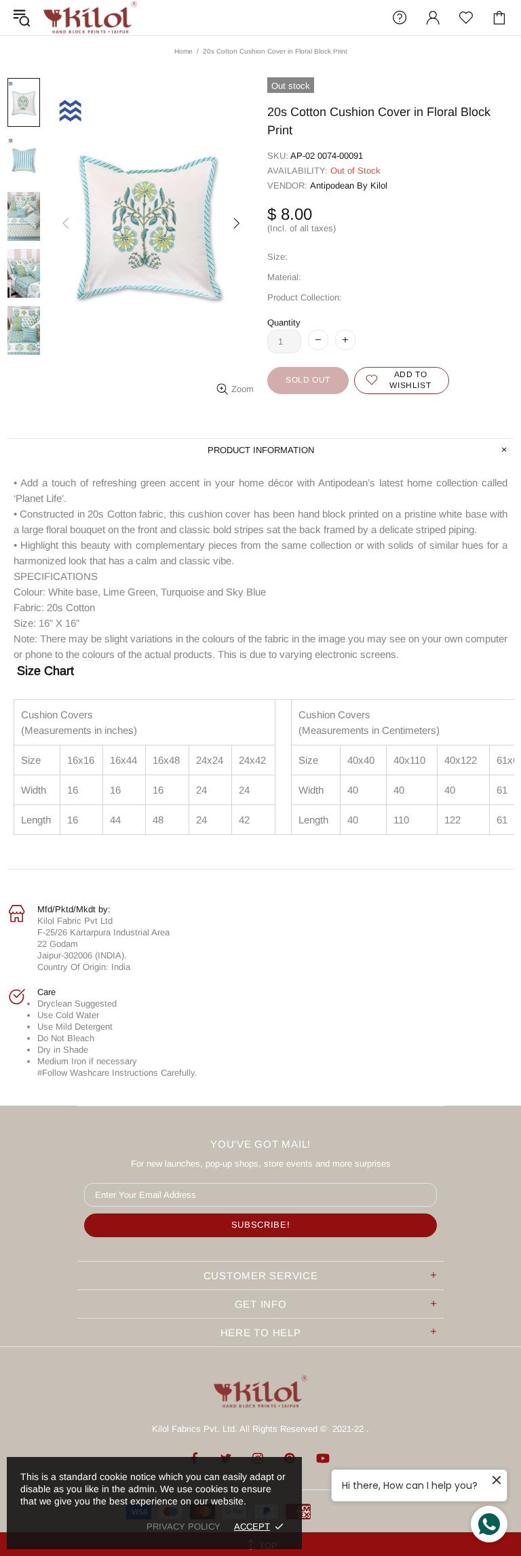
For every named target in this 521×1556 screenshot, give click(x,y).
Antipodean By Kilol (348, 185)
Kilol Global (90, 17)
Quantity (284, 322)
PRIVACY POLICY (183, 1526)
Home (183, 51)
